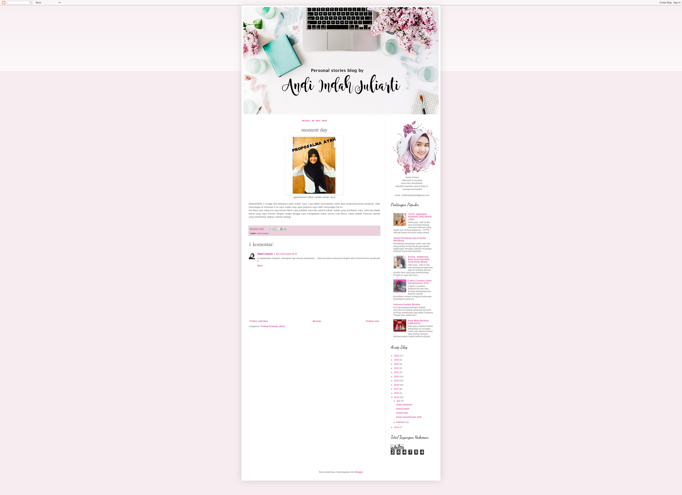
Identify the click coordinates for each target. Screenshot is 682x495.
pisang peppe (402, 408)
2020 (396, 376)
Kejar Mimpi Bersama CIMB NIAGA (418, 321)
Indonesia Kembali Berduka (406, 304)
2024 (396, 360)
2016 (396, 393)
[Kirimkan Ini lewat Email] (271, 229)
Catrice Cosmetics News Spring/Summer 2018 (420, 281)
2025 (396, 356)
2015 (396, 397)
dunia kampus (263, 233)
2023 (396, 364)
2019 (396, 380)
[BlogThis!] (275, 229)
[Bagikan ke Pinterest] (285, 229)
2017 (396, 389)
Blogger (359, 472)
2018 (396, 385)
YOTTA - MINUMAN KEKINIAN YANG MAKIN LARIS (420, 217)
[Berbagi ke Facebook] (281, 229)
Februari (400, 422)
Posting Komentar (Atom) (273, 326)
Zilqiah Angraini (265, 254)
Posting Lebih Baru (259, 321)
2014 (396, 427)
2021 (396, 372)
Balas (260, 265)
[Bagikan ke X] (278, 229)
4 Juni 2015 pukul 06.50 (285, 254)
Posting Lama (372, 321)
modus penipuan (404, 404)
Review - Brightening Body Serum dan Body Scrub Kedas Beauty (419, 259)
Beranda (317, 321)
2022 (396, 368)
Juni (398, 401)
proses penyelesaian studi (408, 417)
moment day (402, 413)
